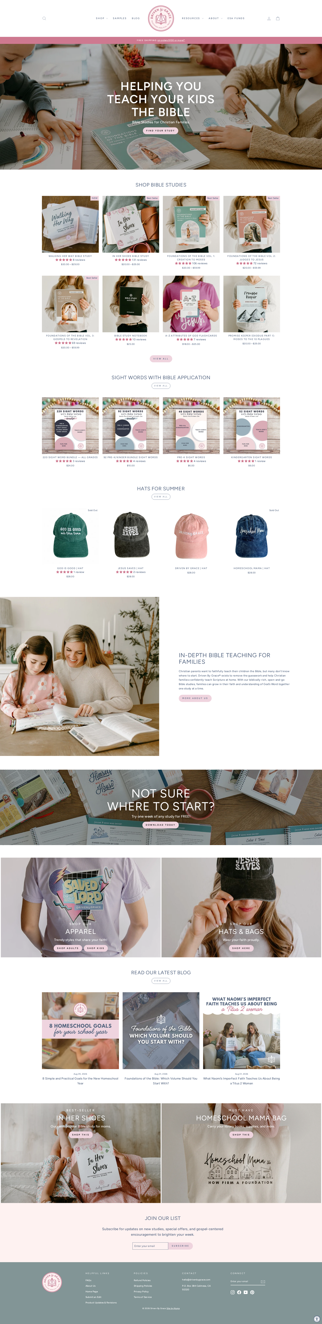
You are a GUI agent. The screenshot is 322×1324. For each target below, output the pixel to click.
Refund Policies (142, 1280)
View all (161, 358)
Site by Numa (173, 1308)
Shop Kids (95, 948)
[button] (64, 259)
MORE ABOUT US (195, 698)
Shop (100, 18)
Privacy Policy (141, 1291)
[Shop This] (81, 1153)
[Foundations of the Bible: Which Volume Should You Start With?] (161, 1030)
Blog (136, 18)
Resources (191, 18)
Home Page (92, 1291)
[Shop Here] (241, 907)
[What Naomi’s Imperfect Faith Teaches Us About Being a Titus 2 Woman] (241, 1030)
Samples (120, 18)
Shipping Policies (143, 1285)
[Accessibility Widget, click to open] (317, 1319)
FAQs (88, 1280)
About (214, 18)
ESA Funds (236, 18)
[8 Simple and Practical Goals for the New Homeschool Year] (80, 1030)
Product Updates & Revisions (101, 1302)
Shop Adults (68, 948)
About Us (91, 1285)
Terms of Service (143, 1297)
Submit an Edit (93, 1297)
